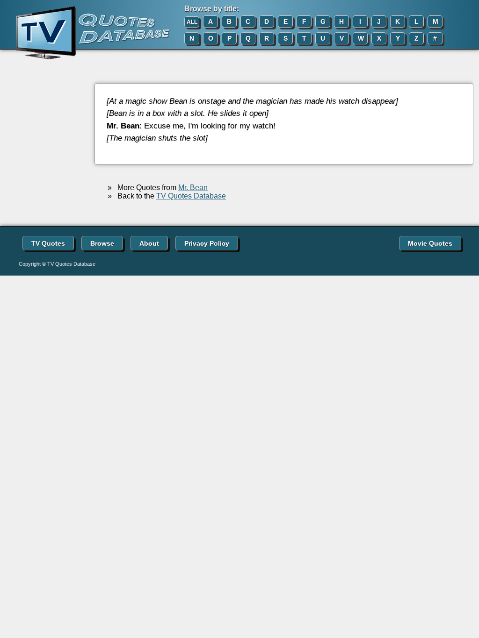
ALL (192, 22)
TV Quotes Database (191, 196)
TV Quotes (48, 243)
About (149, 243)
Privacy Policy (206, 243)
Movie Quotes (430, 243)
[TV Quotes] (85, 33)
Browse (102, 243)
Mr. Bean (193, 187)
